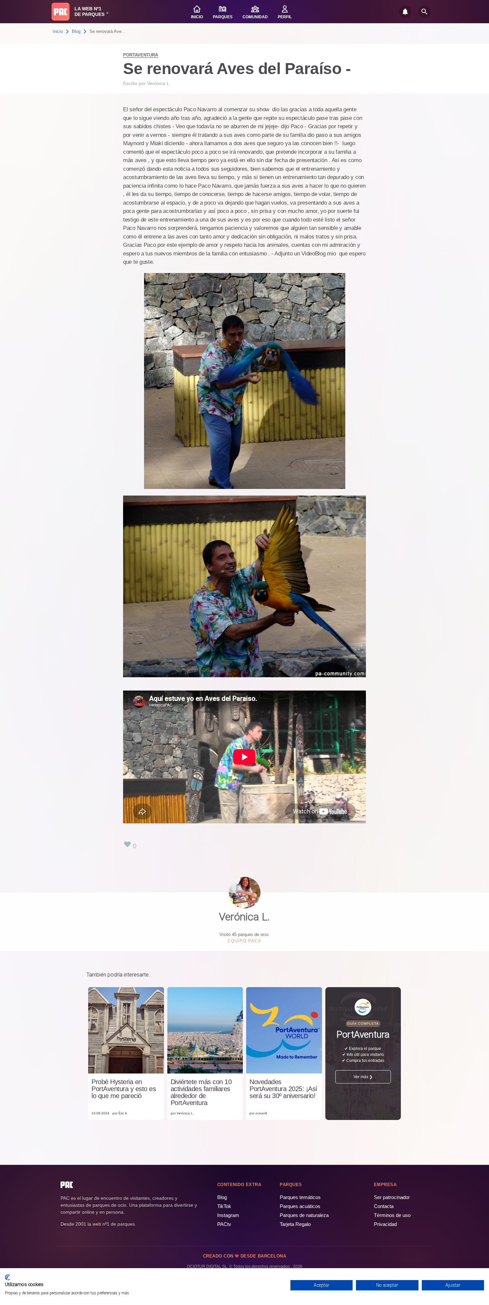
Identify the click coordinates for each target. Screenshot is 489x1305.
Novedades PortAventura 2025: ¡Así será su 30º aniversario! (283, 1088)
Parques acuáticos (300, 1206)
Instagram (228, 1215)
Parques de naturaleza (304, 1215)
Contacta (384, 1206)
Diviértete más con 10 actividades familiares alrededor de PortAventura (201, 1092)
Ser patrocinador (392, 1197)
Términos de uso (392, 1215)
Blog (76, 31)
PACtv (224, 1224)
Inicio (58, 31)
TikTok (224, 1206)
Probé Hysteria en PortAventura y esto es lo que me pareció (123, 1088)
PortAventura (140, 54)
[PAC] (61, 12)
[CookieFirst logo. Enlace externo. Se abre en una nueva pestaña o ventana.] (7, 1277)
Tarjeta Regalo (295, 1224)
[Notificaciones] (405, 11)
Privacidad (385, 1224)
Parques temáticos (300, 1197)
